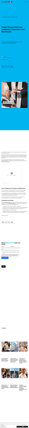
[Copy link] (12, 66)
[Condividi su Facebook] (2, 66)
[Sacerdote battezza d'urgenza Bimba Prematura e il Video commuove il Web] (5, 347)
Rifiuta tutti (25, 426)
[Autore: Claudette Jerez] (11, 377)
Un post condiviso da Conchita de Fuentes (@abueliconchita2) (11, 185)
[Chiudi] (28, 424)
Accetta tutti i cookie (19, 426)
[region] (14, 425)
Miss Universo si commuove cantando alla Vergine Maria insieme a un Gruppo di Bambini (5, 387)
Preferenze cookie (3, 426)
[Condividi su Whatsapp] (5, 66)
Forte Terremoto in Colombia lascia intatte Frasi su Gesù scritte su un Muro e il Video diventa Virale (14, 360)
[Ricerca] (25, 2)
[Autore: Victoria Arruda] (2, 350)
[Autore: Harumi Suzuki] (2, 57)
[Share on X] (8, 66)
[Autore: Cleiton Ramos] (20, 350)
